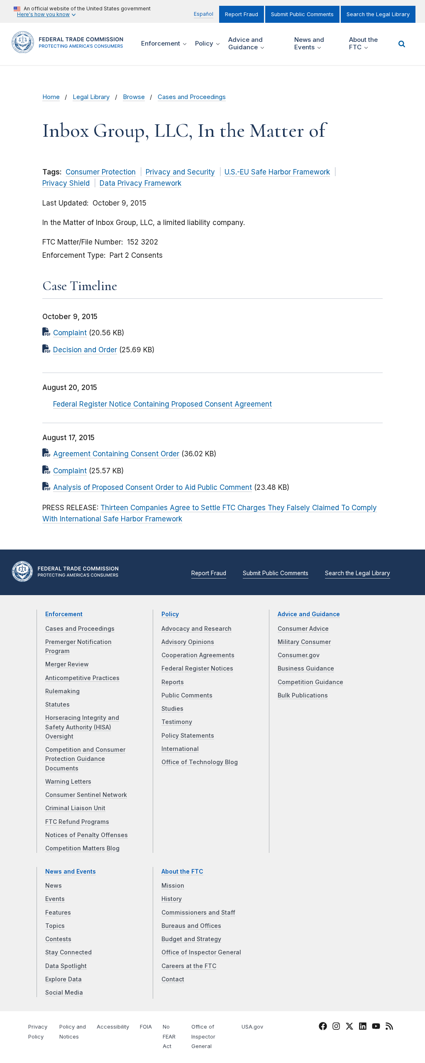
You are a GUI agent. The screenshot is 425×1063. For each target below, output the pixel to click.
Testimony (176, 722)
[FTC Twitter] (349, 1025)
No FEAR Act (169, 1037)
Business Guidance (306, 668)
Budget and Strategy (191, 939)
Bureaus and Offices (191, 926)
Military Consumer (304, 642)
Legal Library (91, 97)
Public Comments (186, 695)
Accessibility (113, 1027)
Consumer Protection (101, 172)
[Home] (70, 48)
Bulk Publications (303, 695)
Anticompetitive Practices (82, 678)
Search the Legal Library (378, 14)
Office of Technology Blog (199, 762)
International (180, 749)
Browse (134, 97)
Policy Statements (187, 735)
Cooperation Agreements (197, 655)
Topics (55, 926)
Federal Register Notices (197, 668)
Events (55, 899)
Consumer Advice (303, 628)
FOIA (146, 1027)
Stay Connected (68, 952)
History (171, 899)
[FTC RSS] (389, 1027)
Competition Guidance (310, 682)
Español (203, 14)
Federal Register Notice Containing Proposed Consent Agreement (162, 404)
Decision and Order (85, 350)
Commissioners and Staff (198, 912)
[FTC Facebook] (323, 1027)
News (53, 885)
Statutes (57, 704)
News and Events (70, 871)
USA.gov (252, 1027)
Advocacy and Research (196, 628)
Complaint (70, 333)
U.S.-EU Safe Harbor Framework (277, 172)
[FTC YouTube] (376, 1027)
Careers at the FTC (188, 966)
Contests (58, 939)
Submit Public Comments (302, 14)
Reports (172, 682)
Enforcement (64, 614)
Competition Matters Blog (82, 848)
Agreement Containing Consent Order (116, 454)
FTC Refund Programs (77, 821)
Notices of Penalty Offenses (86, 835)
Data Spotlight (66, 966)
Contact (172, 979)
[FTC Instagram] (336, 1027)
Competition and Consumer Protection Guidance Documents (85, 759)
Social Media (64, 992)
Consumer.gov (299, 655)
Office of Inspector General (201, 952)
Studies (172, 708)
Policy (170, 614)
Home (51, 97)
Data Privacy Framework (140, 183)
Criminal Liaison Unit (75, 808)
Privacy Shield (66, 183)
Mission (172, 885)
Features (58, 912)
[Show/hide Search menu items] (402, 44)
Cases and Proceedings (192, 97)
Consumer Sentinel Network (86, 795)
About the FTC (182, 871)
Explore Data (63, 979)
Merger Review (67, 664)
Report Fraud (241, 14)
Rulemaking (62, 691)
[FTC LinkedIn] (363, 1027)
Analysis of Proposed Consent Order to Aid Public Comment (152, 487)
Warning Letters (68, 781)
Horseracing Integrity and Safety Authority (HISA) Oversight (82, 727)
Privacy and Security (180, 172)
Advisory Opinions (187, 642)
